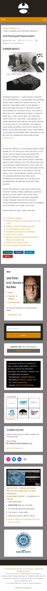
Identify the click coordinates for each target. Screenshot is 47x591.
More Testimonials (14, 448)
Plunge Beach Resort (15, 496)
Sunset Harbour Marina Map (18, 245)
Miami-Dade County (14, 234)
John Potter (10, 40)
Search (23, 335)
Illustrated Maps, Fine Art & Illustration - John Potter (23, 569)
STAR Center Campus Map (17, 243)
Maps (10, 293)
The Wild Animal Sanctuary (18, 229)
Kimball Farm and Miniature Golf (21, 226)
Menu (3, 20)
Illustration (17, 43)
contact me (8, 138)
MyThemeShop (26, 588)
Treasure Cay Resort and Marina (20, 232)
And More (10, 419)
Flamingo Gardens (14, 218)
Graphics (6, 43)
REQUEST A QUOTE (23, 351)
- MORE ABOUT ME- (14, 315)
